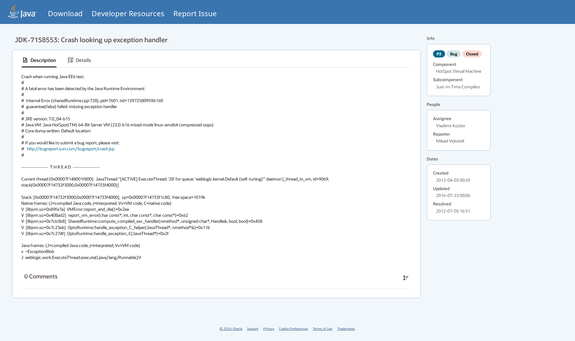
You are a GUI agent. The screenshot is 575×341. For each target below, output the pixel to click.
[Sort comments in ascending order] (405, 277)
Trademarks (346, 328)
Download (65, 13)
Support (252, 328)
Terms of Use (322, 328)
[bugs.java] (23, 11)
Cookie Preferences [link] (293, 328)
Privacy (268, 328)
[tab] (39, 60)
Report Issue (195, 13)
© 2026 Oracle (231, 328)
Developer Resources (128, 13)
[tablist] (216, 60)
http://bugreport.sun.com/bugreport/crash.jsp (70, 148)
